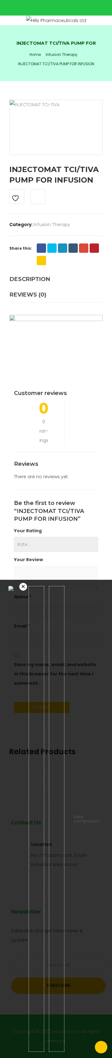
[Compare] (37, 196)
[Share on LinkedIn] (62, 248)
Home (35, 54)
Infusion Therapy (61, 54)
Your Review (28, 559)
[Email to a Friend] (41, 260)
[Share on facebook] (41, 248)
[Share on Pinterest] (94, 248)
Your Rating (28, 531)
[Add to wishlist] (17, 196)
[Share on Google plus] (83, 248)
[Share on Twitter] (52, 248)
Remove (23, 587)
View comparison (86, 819)
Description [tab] (30, 279)
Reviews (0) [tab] (28, 294)
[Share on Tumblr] (73, 248)
